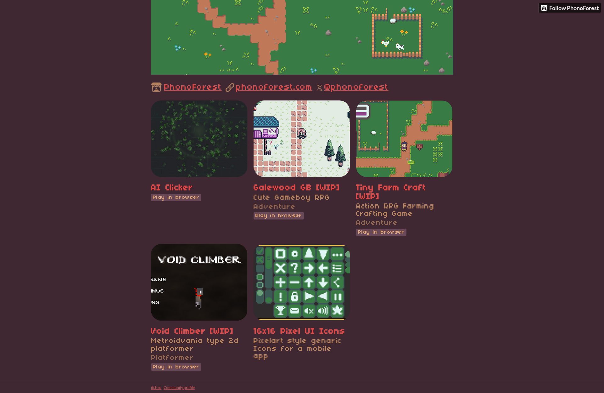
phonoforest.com (274, 87)
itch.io (156, 387)
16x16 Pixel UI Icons (299, 331)
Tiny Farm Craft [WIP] (391, 192)
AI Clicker (172, 188)
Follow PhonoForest (574, 7)
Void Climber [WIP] (192, 331)
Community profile (179, 387)
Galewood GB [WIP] (297, 188)
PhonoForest (193, 87)
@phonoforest (356, 87)
